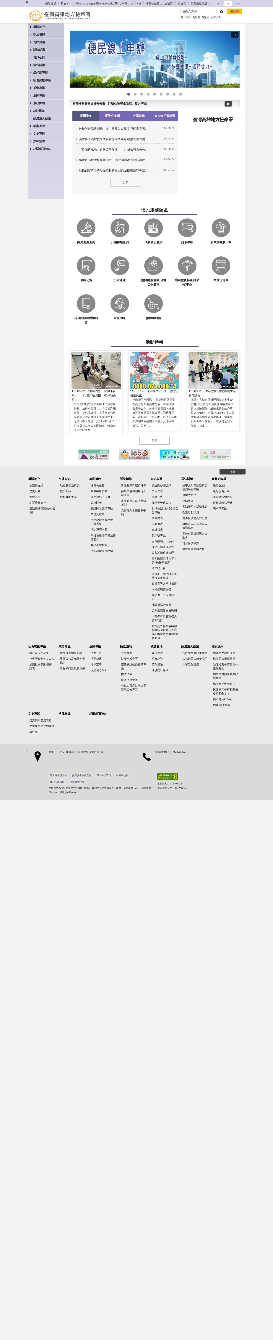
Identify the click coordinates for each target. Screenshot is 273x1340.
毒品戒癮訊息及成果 (72, 668)
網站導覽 (50, 3)
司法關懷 (39, 65)
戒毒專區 (39, 87)
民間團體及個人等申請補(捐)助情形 (164, 560)
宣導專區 (126, 653)
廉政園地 (39, 103)
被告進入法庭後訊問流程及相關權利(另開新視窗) (167, 94)
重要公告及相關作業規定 (72, 660)
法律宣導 (39, 141)
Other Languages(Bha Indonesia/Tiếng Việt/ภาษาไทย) (108, 3)
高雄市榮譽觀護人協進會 (194, 535)
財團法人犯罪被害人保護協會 (194, 526)
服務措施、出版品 (163, 541)
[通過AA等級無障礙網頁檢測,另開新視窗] (167, 777)
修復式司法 (189, 495)
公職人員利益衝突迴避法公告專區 (133, 687)
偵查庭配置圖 (68, 497)
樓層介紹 (65, 491)
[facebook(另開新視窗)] (192, 777)
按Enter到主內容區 (13, 2)
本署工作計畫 (190, 664)
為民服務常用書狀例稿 (133, 512)
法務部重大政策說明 (194, 658)
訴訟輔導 (39, 49)
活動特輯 (154, 342)
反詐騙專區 (159, 535)
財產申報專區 (129, 658)
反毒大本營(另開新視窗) (148, 94)
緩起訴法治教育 (223, 497)
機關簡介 (39, 26)
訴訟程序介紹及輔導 (133, 485)
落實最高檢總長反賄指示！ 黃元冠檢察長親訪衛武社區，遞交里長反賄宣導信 (114, 160)
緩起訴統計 (220, 485)
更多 (125, 182)
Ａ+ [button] (237, 3)
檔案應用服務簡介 (224, 653)
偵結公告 (157, 497)
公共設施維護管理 (163, 552)
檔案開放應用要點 (224, 658)
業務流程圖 (98, 514)
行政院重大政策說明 (194, 653)
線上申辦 (186, 17)
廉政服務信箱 (57, 782)
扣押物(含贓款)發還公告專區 (165, 510)
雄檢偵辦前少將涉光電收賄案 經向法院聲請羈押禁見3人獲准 (114, 170)
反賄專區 (39, 95)
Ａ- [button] (219, 3)
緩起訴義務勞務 (223, 502)
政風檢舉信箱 (99, 491)
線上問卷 (96, 502)
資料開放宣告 (77, 782)
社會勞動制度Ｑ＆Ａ (41, 658)
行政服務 (157, 664)
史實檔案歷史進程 (40, 720)
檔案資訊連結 (221, 705)
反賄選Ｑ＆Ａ (99, 670)
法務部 (168, 3)
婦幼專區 (188, 501)
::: (69, 28)
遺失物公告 (159, 568)
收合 (232, 472)
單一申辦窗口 (104, 775)
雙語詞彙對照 (99, 545)
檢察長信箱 (153, 3)
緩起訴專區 (40, 72)
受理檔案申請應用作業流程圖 (225, 666)
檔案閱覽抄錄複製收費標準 (225, 676)
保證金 (205, 17)
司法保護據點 (190, 543)
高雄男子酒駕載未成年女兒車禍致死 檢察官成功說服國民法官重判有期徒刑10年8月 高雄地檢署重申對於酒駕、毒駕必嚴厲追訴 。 (114, 139)
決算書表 (157, 524)
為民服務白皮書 (100, 497)
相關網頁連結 (42, 148)
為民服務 (39, 42)
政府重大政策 (42, 118)
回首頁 (182, 3)
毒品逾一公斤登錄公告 (164, 597)
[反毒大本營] (93, 454)
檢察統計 (157, 658)
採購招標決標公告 (163, 547)
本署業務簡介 (37, 502)
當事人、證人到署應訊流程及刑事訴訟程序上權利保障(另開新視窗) (161, 94)
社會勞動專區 (42, 80)
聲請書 (196, 17)
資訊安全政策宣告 (81, 775)
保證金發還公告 (161, 502)
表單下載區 (220, 508)
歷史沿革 (34, 491)
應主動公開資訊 (161, 485)
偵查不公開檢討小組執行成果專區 (164, 576)
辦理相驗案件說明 (102, 551)
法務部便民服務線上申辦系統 (103, 522)
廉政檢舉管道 (129, 680)
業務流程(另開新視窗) (154, 94)
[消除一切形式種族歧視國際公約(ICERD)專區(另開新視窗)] (215, 454)
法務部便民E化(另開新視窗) (128, 94)
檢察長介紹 (36, 485)
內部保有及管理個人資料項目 (164, 618)
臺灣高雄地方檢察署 (213, 120)
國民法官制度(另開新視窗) (174, 94)
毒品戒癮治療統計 (71, 653)
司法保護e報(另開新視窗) (180, 94)
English (65, 3)
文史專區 (39, 133)
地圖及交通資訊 (69, 485)
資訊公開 (39, 57)
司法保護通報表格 (193, 549)
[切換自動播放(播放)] (234, 35)
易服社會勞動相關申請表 (41, 666)
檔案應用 (39, 126)
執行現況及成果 (39, 653)
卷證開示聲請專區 (102, 508)
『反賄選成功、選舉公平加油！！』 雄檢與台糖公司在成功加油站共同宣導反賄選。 (114, 149)
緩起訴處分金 (221, 491)
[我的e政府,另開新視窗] (183, 777)
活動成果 (96, 658)
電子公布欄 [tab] (112, 115)
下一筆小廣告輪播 (235, 454)
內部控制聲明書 (161, 589)
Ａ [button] (228, 3)
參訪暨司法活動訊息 (194, 506)
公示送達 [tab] (139, 115)
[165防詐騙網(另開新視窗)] (134, 454)
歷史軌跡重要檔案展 (41, 726)
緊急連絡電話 (199, 3)
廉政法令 (126, 674)
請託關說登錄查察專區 (133, 666)
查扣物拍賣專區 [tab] (165, 115)
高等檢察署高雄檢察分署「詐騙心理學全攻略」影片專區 (110, 103)
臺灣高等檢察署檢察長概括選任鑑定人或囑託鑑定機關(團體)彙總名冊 (165, 632)
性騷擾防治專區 (161, 605)
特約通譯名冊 (99, 529)
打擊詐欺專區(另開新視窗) (135, 94)
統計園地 (39, 110)
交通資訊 (39, 34)
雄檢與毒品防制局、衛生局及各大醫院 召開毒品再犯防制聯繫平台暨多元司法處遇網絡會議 (114, 128)
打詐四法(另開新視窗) (141, 94)
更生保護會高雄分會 (194, 518)
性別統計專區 (160, 670)
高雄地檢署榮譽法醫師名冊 (103, 537)
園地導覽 (157, 653)
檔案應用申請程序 (224, 684)
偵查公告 (216, 17)
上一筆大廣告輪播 (71, 60)
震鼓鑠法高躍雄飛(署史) (42, 510)
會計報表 (157, 529)
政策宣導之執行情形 (164, 583)
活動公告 (96, 653)
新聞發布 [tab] (86, 115)
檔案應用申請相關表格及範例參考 (225, 691)
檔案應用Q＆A (222, 699)
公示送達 (157, 491)
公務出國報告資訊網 (164, 610)
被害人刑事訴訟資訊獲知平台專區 (194, 487)
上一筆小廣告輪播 (74, 454)
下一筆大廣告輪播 (238, 60)
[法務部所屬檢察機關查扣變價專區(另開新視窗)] (175, 454)
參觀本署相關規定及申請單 (133, 493)
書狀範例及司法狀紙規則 (133, 503)
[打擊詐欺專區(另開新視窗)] (155, 59)
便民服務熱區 (154, 210)
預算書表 (157, 518)
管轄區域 (34, 497)
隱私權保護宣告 (58, 775)
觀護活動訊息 (190, 512)
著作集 (33, 732)
